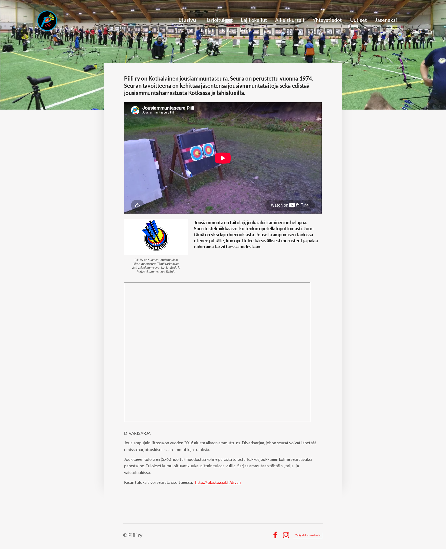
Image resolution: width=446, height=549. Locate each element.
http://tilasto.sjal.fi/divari (218, 482)
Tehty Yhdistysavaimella (307, 535)
